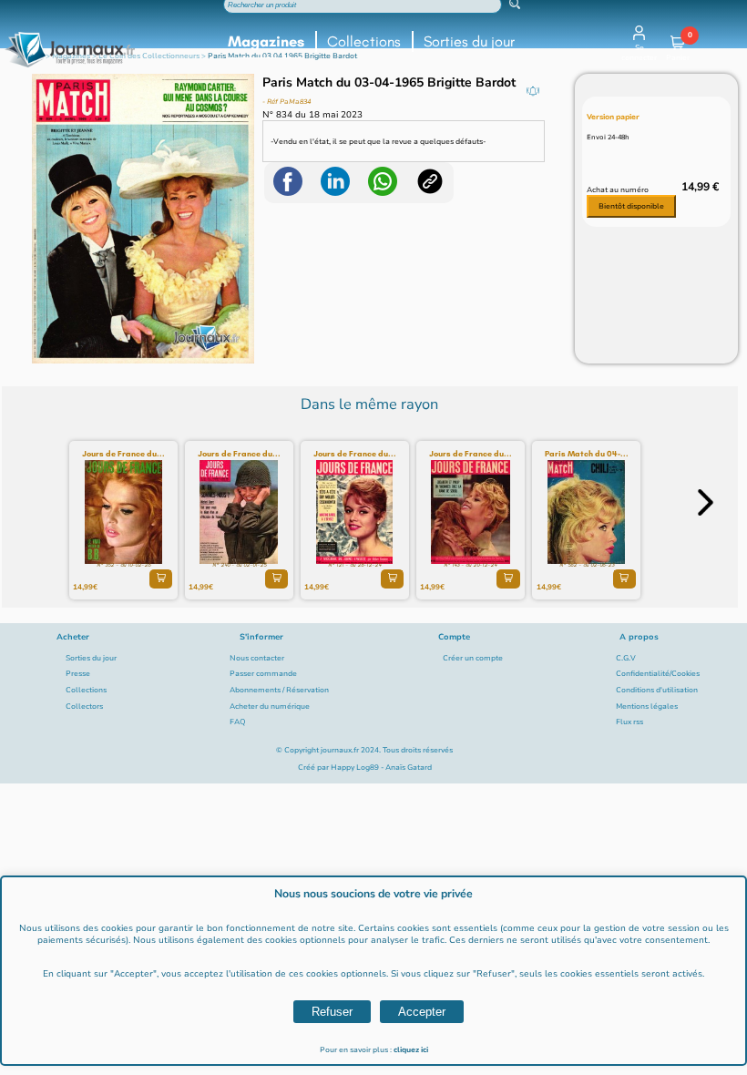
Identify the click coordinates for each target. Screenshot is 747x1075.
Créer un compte (473, 658)
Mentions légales (647, 706)
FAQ (238, 722)
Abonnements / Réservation (279, 690)
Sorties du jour (469, 41)
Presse (78, 674)
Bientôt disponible (631, 206)
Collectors (84, 706)
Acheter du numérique (270, 706)
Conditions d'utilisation (657, 690)
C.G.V (626, 658)
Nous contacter (257, 658)
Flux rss (629, 722)
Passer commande (263, 674)
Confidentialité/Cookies (658, 674)
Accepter (421, 1012)
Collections (364, 41)
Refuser (332, 1012)
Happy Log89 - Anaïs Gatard (381, 768)
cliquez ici (411, 1050)
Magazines (266, 41)
